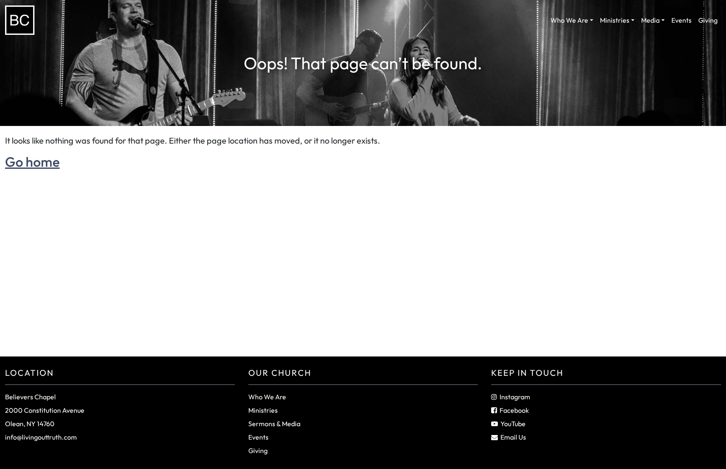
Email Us (513, 437)
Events (681, 20)
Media (650, 20)
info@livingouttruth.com (41, 437)
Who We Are (569, 20)
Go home (32, 161)
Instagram (515, 397)
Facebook (514, 410)
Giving (708, 20)
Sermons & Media (274, 423)
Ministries (614, 20)
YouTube (513, 423)
